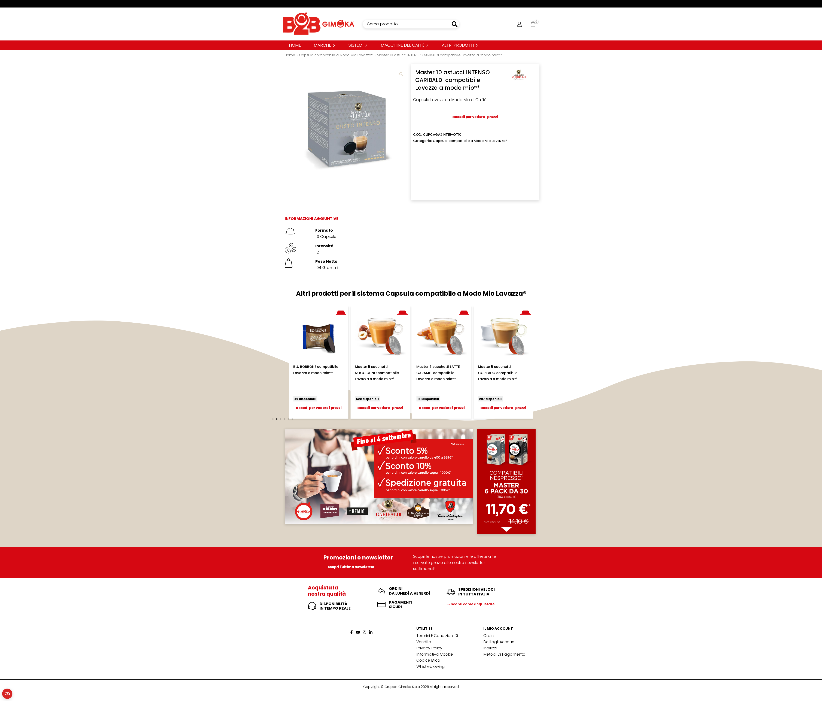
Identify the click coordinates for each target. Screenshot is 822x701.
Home (290, 55)
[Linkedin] (371, 632)
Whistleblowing (430, 666)
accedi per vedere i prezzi (475, 116)
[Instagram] (364, 632)
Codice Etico (428, 660)
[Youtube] (358, 632)
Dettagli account (499, 641)
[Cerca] (455, 24)
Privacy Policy (429, 648)
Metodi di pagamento (504, 654)
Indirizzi (490, 648)
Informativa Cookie (434, 654)
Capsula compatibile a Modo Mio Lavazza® (336, 55)
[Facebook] (351, 632)
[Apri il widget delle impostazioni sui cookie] (7, 694)
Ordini (488, 635)
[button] (401, 74)
